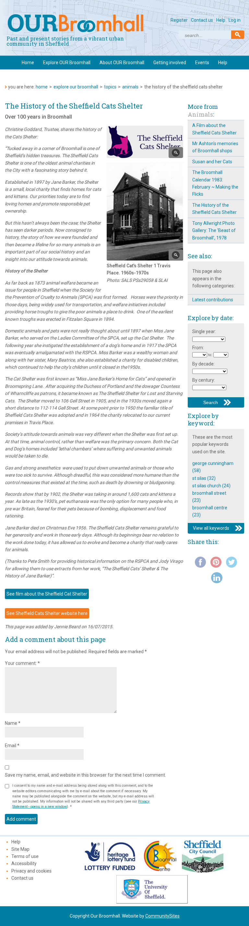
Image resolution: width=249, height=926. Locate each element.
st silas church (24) (211, 485)
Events (202, 62)
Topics (110, 86)
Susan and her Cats (212, 161)
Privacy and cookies (31, 871)
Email (12, 745)
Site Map (20, 849)
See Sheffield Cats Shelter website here (47, 613)
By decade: (203, 363)
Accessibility (24, 863)
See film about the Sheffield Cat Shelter (46, 593)
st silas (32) (204, 478)
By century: (203, 380)
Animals (130, 86)
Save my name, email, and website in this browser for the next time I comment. (85, 775)
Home (28, 62)
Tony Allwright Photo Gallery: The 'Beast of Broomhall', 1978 (214, 230)
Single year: (204, 331)
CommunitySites (162, 916)
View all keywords (211, 528)
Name (12, 723)
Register (179, 20)
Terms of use (25, 856)
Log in (235, 20)
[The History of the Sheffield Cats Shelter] (176, 152)
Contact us (202, 20)
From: (198, 347)
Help (220, 20)
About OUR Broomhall (122, 62)
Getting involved (169, 62)
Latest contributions (212, 299)
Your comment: (22, 663)
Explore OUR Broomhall (66, 62)
